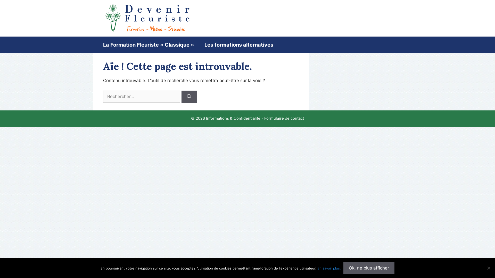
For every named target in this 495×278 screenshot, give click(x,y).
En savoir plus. (329, 268)
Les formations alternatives (238, 45)
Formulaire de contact (284, 118)
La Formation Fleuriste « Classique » (148, 45)
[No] (488, 268)
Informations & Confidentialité (233, 118)
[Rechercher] (189, 97)
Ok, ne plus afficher (369, 268)
